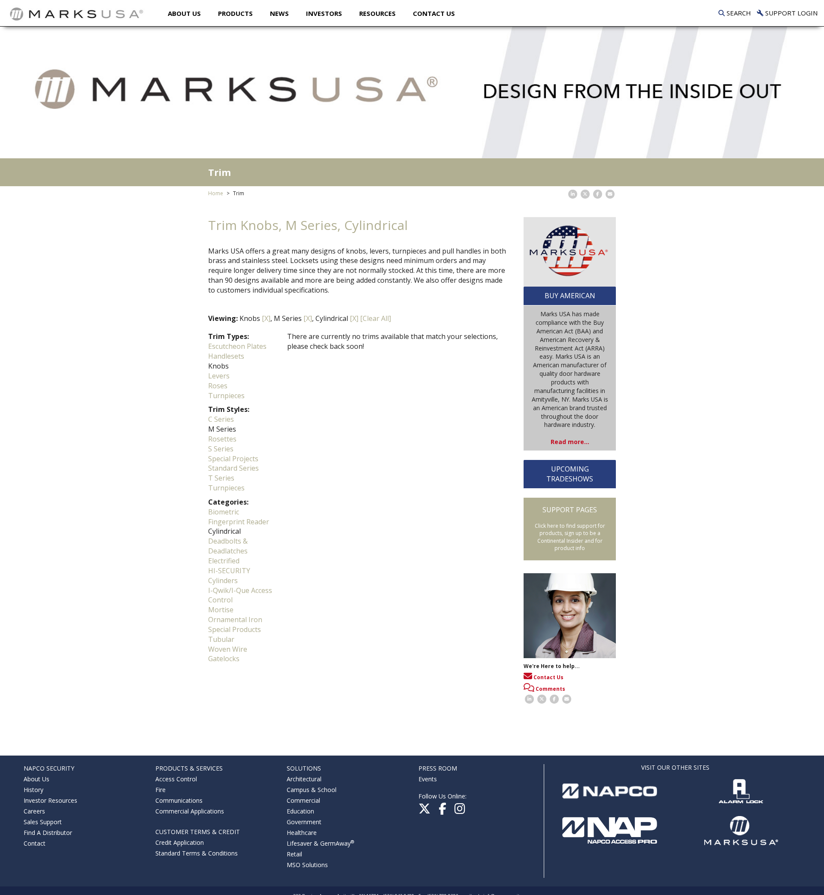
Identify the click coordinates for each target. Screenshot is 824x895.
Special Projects (233, 458)
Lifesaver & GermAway (320, 843)
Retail (294, 854)
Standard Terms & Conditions (196, 853)
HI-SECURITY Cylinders (229, 575)
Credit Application (179, 842)
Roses (217, 385)
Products (235, 13)
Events (427, 779)
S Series (220, 449)
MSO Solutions (307, 865)
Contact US (434, 13)
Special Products (234, 629)
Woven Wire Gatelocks (227, 654)
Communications (179, 800)
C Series (221, 419)
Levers (219, 376)
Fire (160, 790)
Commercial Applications (189, 811)
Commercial (303, 800)
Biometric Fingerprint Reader (238, 516)
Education (300, 811)
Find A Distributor (48, 832)
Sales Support (43, 822)
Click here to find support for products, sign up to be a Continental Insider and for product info (570, 536)
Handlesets (226, 356)
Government (304, 822)
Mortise (220, 609)
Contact (34, 843)
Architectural (304, 779)
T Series (221, 478)
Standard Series (233, 468)
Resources (377, 13)
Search (738, 13)
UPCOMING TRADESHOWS (569, 474)
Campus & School (311, 790)
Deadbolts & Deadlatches (228, 546)
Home (215, 193)
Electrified (223, 560)
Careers (34, 811)
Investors (324, 13)
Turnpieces (226, 395)
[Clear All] (375, 318)
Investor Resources (50, 800)
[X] (266, 318)
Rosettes (222, 439)
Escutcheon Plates (237, 346)
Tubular (221, 639)
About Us (184, 13)
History (33, 790)
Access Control (176, 779)
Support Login (790, 13)
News (279, 13)
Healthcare (302, 832)
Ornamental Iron (235, 619)
